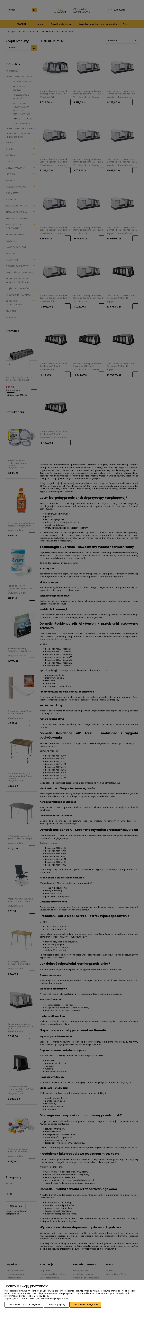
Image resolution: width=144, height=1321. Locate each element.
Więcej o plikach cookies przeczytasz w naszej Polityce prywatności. (37, 1298)
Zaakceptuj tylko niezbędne (24, 1304)
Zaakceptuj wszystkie (85, 1304)
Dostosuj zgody (56, 1304)
